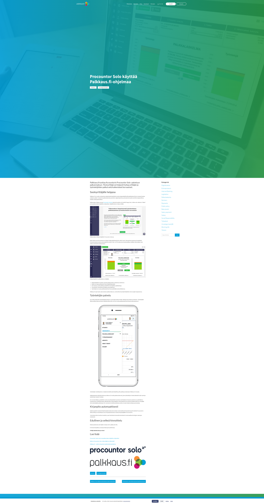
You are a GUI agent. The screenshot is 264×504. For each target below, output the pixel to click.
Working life (165, 227)
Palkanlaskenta (166, 197)
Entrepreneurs (166, 188)
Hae (177, 235)
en (162, 4)
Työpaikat (164, 221)
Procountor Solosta (107, 202)
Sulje (171, 501)
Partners (164, 200)
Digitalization (165, 185)
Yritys (141, 4)
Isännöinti (135, 4)
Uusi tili (170, 4)
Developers (146, 4)
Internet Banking (166, 191)
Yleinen (163, 230)
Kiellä (161, 501)
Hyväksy (155, 501)
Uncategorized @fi (167, 224)
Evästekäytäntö (126, 501)
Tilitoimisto (129, 4)
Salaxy (163, 215)
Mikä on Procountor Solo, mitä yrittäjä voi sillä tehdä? (102, 441)
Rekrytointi (165, 209)
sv (160, 4)
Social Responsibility (167, 218)
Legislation (164, 194)
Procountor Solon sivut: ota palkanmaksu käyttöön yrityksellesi (104, 438)
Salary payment (166, 212)
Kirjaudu (181, 4)
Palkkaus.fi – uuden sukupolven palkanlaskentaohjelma (103, 444)
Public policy (165, 206)
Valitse (167, 501)
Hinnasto (152, 4)
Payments (164, 203)
